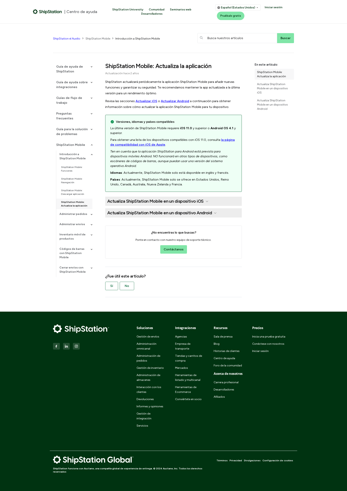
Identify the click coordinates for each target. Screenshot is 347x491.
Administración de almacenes (148, 377)
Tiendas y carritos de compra (188, 358)
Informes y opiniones (150, 406)
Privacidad (236, 460)
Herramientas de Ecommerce (185, 389)
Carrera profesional (226, 382)
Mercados (181, 368)
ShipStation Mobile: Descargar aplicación (72, 192)
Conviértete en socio (188, 399)
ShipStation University (127, 9)
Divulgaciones (252, 460)
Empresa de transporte (182, 346)
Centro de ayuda (224, 358)
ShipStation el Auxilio (66, 38)
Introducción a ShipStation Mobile (137, 38)
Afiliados (219, 396)
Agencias (181, 336)
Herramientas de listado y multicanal (187, 377)
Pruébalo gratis (230, 15)
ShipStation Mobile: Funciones (72, 169)
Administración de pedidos (148, 358)
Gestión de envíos (148, 336)
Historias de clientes (227, 351)
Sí (111, 286)
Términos (222, 460)
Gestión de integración (144, 416)
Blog (216, 344)
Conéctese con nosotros (268, 344)
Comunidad (156, 9)
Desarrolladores (151, 13)
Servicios (142, 425)
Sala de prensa (223, 336)
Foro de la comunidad (228, 365)
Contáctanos (174, 249)
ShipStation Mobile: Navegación (72, 180)
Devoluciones (145, 399)
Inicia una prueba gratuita (268, 336)
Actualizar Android (175, 101)
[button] (72, 69)
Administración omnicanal (146, 346)
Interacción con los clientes (149, 389)
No (127, 286)
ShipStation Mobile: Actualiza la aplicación (74, 204)
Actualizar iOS (146, 101)
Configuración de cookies (277, 460)
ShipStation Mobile (98, 38)
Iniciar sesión (273, 7)
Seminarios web (180, 9)
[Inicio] (47, 11)
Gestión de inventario (150, 368)
